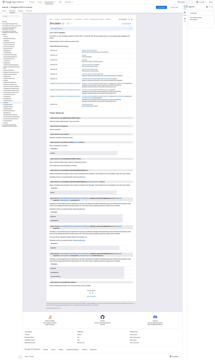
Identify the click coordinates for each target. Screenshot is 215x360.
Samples (20, 11)
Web (78, 340)
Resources (29, 11)
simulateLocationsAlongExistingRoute (92, 74)
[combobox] (185, 2)
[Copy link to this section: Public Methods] (65, 113)
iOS (78, 337)
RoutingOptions (119, 83)
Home (51, 19)
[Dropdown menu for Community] (73, 2)
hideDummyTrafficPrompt (89, 50)
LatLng (93, 64)
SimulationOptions (107, 78)
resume (84, 60)
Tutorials (27, 334)
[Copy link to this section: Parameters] (59, 149)
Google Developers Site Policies (61, 305)
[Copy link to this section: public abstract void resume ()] (71, 134)
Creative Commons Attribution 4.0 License (92, 303)
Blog (60, 2)
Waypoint (105, 83)
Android (5, 7)
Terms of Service (134, 342)
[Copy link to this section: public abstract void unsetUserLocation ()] (78, 282)
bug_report (207, 7)
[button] (11, 24)
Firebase (61, 349)
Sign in (211, 2)
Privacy (32, 356)
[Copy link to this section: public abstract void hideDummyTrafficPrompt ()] (82, 118)
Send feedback (126, 24)
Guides (4, 11)
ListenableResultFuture (61, 83)
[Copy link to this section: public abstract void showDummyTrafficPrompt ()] (83, 159)
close (212, 7)
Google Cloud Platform (73, 349)
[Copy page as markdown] (68, 23)
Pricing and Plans (29, 337)
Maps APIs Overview (30, 342)
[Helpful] (129, 19)
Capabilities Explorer (30, 340)
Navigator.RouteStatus (74, 83)
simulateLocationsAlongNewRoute (91, 83)
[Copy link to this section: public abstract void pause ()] (70, 126)
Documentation (49, 2)
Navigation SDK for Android (21, 7)
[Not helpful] (131, 19)
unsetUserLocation (87, 104)
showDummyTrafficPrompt (89, 69)
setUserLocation (86, 64)
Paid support (133, 340)
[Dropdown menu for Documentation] (55, 2)
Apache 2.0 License (127, 303)
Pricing (40, 2)
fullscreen (210, 7)
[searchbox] (11, 16)
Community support (135, 337)
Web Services (80, 342)
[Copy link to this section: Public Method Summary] (70, 46)
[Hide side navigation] (20, 357)
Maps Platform (18, 2)
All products (93, 349)
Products (32, 2)
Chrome (53, 349)
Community (68, 2)
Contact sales (174, 7)
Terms (26, 356)
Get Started (161, 7)
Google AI (84, 349)
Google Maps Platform (66, 19)
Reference (12, 11)
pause (83, 55)
